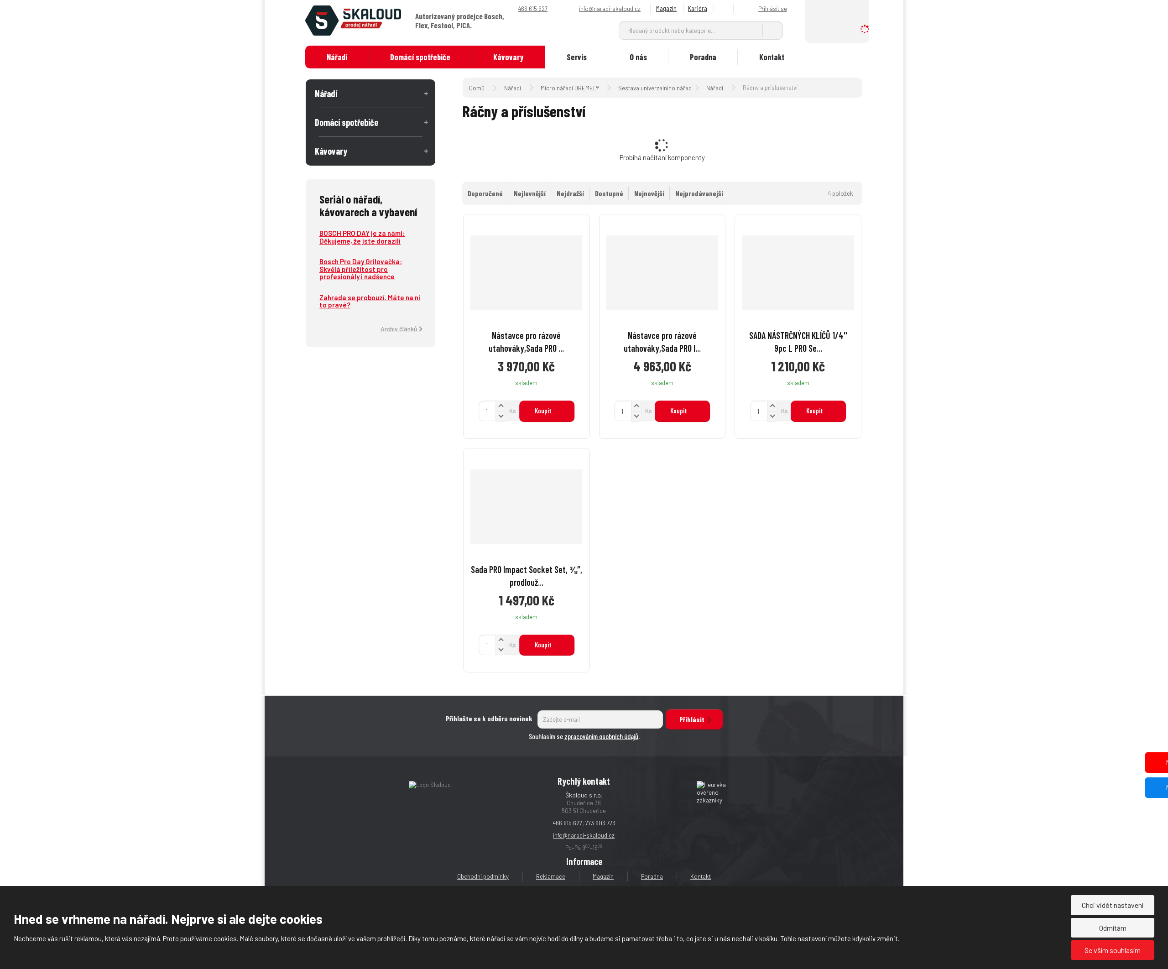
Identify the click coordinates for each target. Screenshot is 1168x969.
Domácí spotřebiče (420, 57)
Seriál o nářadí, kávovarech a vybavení (368, 205)
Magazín (666, 8)
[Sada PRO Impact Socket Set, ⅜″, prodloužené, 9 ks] (526, 506)
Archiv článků (399, 329)
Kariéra (697, 8)
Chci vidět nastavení (1112, 905)
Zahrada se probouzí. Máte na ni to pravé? (369, 301)
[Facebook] (725, 8)
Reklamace (550, 876)
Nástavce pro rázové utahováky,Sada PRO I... (662, 342)
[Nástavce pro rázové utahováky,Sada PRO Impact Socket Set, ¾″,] (526, 272)
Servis (577, 57)
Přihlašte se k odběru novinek (489, 718)
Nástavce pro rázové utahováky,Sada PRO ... (526, 342)
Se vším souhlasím (1113, 950)
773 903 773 (600, 823)
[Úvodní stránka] (353, 20)
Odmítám (1112, 927)
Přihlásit (691, 719)
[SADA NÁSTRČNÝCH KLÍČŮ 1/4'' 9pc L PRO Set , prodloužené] (798, 272)
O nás (638, 57)
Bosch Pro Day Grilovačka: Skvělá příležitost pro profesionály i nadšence (360, 269)
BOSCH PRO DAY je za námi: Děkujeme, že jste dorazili (362, 237)
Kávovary (508, 57)
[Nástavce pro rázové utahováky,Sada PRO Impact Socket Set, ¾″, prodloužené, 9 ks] (662, 272)
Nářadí (337, 57)
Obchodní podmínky (483, 876)
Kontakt (771, 57)
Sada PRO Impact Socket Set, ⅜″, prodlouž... (526, 576)
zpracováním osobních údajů (601, 736)
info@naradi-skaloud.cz (584, 835)
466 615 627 (567, 823)
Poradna (703, 57)
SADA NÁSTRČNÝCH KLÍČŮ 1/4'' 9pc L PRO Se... (798, 342)
